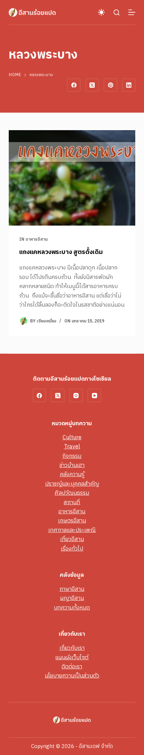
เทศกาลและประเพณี (72, 530)
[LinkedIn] (129, 85)
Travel (72, 447)
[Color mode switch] (101, 12)
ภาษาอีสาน (71, 589)
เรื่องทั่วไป (72, 549)
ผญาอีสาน (72, 598)
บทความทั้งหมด (72, 608)
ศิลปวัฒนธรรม (72, 493)
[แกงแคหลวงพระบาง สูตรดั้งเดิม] (72, 178)
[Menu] (131, 12)
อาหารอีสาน (37, 239)
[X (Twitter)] (92, 85)
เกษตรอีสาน (72, 521)
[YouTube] (94, 395)
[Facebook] (73, 85)
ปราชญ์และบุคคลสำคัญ (72, 484)
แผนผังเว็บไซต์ (71, 657)
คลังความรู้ (72, 474)
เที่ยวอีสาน (72, 539)
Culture (72, 437)
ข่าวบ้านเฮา (72, 465)
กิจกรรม (71, 456)
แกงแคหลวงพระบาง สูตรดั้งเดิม (61, 252)
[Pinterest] (110, 85)
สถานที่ (72, 502)
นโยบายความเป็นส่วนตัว (72, 676)
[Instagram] (76, 395)
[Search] (117, 12)
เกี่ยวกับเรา (72, 648)
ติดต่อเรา (72, 667)
